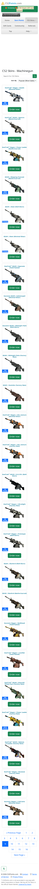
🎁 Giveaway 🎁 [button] (19, 9)
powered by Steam (25, 884)
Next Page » (19, 855)
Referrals (31, 26)
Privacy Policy (18, 877)
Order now (15, 109)
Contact (25, 874)
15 (19, 849)
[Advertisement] (19, 51)
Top (10, 31)
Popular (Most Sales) (27, 81)
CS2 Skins (31, 20)
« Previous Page (13, 832)
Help (28, 31)
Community (19, 26)
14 (12, 849)
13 (33, 844)
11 (19, 844)
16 (27, 849)
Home (7, 20)
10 (12, 844)
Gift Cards (7, 26)
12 (26, 844)
